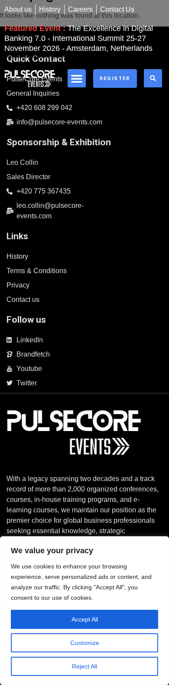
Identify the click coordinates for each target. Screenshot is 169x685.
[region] (84, 610)
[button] (77, 78)
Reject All (84, 666)
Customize (84, 642)
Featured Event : (78, 38)
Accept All (85, 619)
